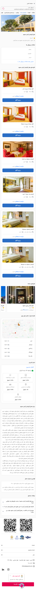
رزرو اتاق (18, 100)
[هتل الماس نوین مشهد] (21, 299)
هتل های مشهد (15, 411)
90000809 (30, 563)
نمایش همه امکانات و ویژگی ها (26, 62)
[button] (3, 22)
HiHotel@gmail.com (27, 566)
